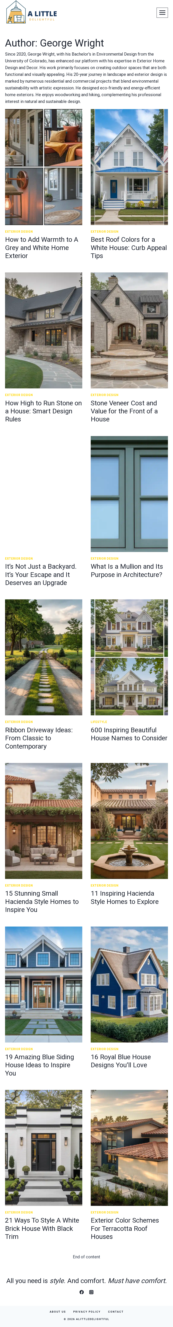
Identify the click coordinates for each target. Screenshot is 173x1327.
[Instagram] (91, 1292)
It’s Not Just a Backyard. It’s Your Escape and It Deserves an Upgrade (41, 574)
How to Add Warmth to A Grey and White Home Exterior (41, 247)
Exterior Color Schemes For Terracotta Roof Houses (125, 1228)
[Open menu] (162, 13)
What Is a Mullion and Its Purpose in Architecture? (127, 570)
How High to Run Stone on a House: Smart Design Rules (43, 411)
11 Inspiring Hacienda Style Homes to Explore (125, 897)
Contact (116, 1311)
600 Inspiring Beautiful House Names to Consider (129, 734)
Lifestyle (99, 722)
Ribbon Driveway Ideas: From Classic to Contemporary (39, 738)
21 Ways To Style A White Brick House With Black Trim (42, 1228)
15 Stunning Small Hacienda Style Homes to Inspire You (42, 901)
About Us (58, 1311)
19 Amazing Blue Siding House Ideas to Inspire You (39, 1065)
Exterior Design (19, 231)
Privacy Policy (87, 1311)
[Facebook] (81, 1292)
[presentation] (43, 167)
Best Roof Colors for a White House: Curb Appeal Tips (129, 247)
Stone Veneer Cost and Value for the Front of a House (124, 411)
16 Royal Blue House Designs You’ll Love (121, 1061)
